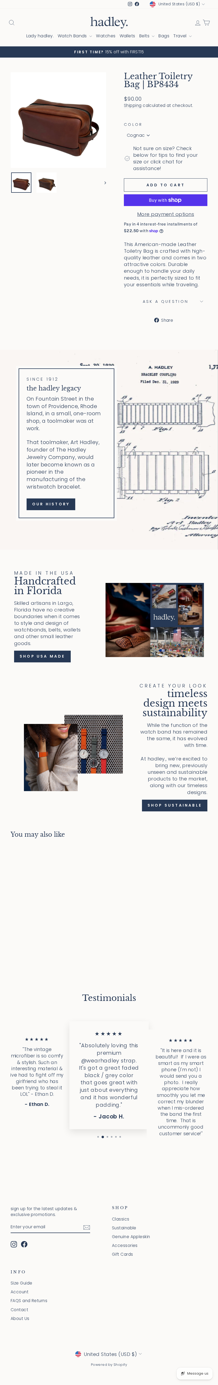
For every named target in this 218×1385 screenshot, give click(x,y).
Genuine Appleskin (131, 1236)
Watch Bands (73, 36)
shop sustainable (175, 805)
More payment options (165, 214)
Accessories (125, 1245)
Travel (180, 36)
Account (19, 1292)
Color (133, 124)
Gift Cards (122, 1254)
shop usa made (42, 656)
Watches (105, 36)
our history (51, 504)
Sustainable (124, 1228)
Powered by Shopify (109, 1364)
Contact (19, 1309)
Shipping (133, 105)
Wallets (127, 36)
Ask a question (165, 301)
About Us (20, 1318)
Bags (163, 36)
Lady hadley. (40, 36)
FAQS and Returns (29, 1300)
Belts (145, 36)
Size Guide (21, 1283)
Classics (120, 1219)
